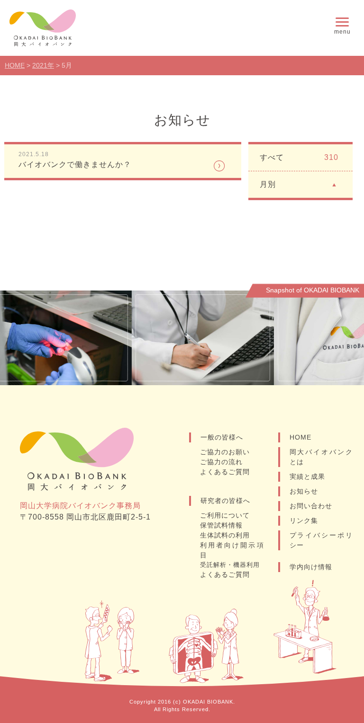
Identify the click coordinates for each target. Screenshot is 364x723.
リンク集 (304, 520)
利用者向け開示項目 (232, 550)
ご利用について (225, 515)
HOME (300, 437)
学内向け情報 (311, 567)
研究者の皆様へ (225, 500)
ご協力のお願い (225, 452)
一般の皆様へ (221, 437)
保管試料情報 (221, 525)
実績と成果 (307, 476)
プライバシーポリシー (321, 540)
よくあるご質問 (225, 472)
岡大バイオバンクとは (321, 457)
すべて (299, 157)
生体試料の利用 (225, 535)
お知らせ (304, 491)
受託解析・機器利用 (230, 564)
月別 (268, 184)
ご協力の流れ (221, 462)
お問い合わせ (311, 506)
